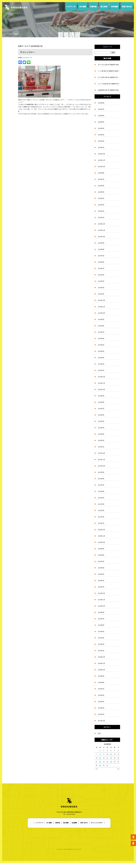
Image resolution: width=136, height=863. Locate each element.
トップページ (71, 6)
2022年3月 (101, 434)
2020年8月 (101, 555)
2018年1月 (101, 714)
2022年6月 (101, 415)
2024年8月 (101, 249)
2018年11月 (101, 663)
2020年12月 (101, 530)
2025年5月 (101, 192)
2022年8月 (101, 402)
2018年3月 (101, 701)
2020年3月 (101, 574)
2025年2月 (101, 211)
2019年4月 (101, 638)
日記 (99, 733)
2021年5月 (101, 498)
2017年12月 (101, 721)
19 (114, 758)
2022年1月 (101, 447)
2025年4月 (101, 198)
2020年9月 (101, 549)
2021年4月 (101, 504)
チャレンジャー (27, 52)
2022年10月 (101, 389)
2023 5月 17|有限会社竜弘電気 (11, 34)
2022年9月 (101, 396)
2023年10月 (101, 313)
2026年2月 (101, 141)
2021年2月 (101, 517)
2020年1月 (101, 587)
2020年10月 (101, 542)
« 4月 (96, 769)
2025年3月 (101, 205)
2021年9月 (101, 472)
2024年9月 (101, 243)
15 (100, 758)
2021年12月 (101, 453)
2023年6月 (101, 338)
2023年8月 (101, 326)
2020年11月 (101, 536)
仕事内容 (93, 6)
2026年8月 (101, 103)
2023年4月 (101, 351)
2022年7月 (101, 409)
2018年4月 (101, 695)
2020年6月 (101, 568)
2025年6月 (101, 186)
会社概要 (114, 6)
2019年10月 (101, 606)
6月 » (118, 769)
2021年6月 (101, 491)
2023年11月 (101, 307)
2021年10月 (101, 466)
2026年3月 (101, 135)
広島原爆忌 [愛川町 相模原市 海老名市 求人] (109, 90)
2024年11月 (101, 230)
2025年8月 (101, 173)
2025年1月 (101, 217)
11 (111, 754)
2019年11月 (101, 600)
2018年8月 (101, 682)
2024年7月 (101, 256)
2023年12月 (101, 300)
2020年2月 (101, 580)
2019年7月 (101, 619)
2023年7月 (101, 332)
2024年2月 (101, 287)
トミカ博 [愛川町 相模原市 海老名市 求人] (109, 71)
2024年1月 (101, 294)
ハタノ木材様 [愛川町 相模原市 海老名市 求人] (109, 84)
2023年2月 (101, 364)
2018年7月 (101, 689)
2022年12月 (101, 377)
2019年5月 (101, 631)
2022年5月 (101, 421)
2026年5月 (101, 122)
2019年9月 (101, 612)
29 (100, 765)
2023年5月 (101, 345)
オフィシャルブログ (97, 823)
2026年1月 (101, 147)
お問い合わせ (126, 6)
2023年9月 (101, 319)
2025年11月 (101, 160)
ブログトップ (107, 47)
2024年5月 (101, 268)
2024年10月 (101, 237)
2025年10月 (101, 166)
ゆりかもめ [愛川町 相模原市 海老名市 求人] (109, 65)
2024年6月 (101, 262)
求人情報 (82, 6)
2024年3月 (101, 281)
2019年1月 (101, 651)
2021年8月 (101, 479)
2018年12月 (101, 657)
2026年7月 (101, 109)
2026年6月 (101, 116)
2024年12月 (101, 224)
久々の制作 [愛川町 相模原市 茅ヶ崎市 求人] (109, 77)
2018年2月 (101, 708)
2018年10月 (101, 670)
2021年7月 (101, 485)
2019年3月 (101, 644)
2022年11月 (101, 383)
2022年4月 (101, 428)
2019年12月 (101, 593)
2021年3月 (101, 510)
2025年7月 (101, 179)
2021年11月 (101, 459)
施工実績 (104, 6)
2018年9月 (101, 676)
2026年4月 (101, 128)
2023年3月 (101, 358)
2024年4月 (101, 275)
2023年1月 (101, 370)
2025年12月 (101, 154)
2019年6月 (101, 625)
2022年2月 (101, 440)
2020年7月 (101, 561)
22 (100, 761)
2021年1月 (101, 523)
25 (111, 761)
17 (107, 758)
